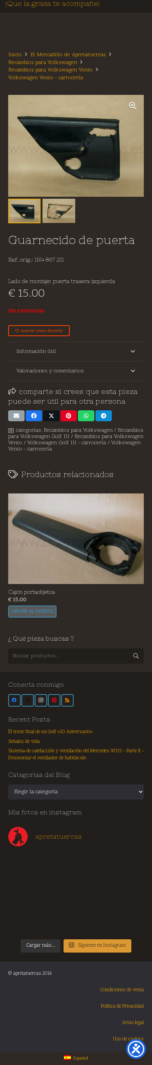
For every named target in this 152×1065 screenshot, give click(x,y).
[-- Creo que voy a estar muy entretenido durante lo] (93, 923)
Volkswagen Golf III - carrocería (66, 443)
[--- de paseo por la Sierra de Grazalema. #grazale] (127, 923)
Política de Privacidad (122, 1006)
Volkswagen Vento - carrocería (45, 78)
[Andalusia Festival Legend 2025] (25, 884)
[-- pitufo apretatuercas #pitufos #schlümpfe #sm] (93, 903)
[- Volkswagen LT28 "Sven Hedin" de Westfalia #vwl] (127, 903)
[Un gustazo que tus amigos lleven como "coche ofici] (93, 865)
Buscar (136, 655)
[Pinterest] (54, 700)
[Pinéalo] (68, 415)
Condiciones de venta (122, 990)
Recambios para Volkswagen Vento (50, 70)
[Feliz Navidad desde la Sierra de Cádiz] (25, 865)
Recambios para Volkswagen (42, 62)
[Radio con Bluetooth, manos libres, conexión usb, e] (59, 865)
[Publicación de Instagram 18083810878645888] (59, 884)
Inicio (15, 55)
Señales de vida (24, 741)
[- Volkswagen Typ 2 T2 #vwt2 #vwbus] (25, 923)
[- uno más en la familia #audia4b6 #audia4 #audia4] (59, 903)
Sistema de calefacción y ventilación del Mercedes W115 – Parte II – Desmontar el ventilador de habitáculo (76, 755)
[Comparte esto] (34, 415)
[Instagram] (41, 700)
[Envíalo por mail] (16, 415)
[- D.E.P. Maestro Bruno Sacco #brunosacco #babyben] (127, 884)
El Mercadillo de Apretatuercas (68, 55)
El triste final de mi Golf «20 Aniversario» (50, 732)
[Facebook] (14, 700)
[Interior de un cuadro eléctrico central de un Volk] (93, 884)
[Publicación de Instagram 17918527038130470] (127, 865)
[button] (133, 106)
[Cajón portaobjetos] (76, 538)
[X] (27, 700)
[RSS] (67, 700)
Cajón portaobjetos (31, 592)
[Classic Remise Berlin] (59, 923)
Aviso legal (133, 1022)
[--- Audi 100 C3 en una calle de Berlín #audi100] (25, 903)
